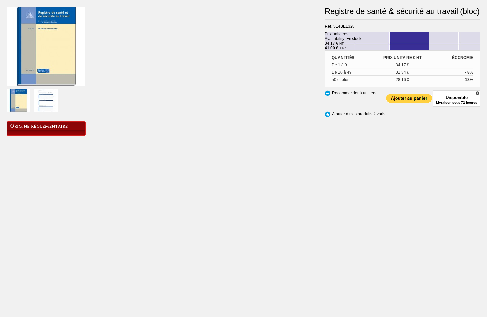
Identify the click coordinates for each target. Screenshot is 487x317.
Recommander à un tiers (354, 93)
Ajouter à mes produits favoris (358, 114)
